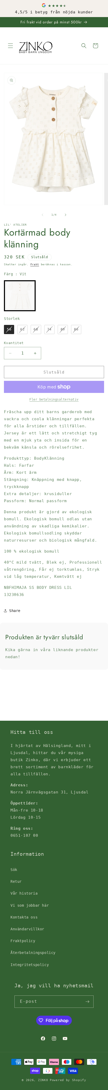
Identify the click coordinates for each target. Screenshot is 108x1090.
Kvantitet (14, 343)
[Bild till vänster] (42, 215)
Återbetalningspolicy (33, 953)
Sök (13, 870)
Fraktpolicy (22, 941)
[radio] (20, 295)
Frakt (34, 264)
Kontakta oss (23, 917)
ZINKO (43, 1080)
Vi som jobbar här (29, 905)
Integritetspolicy (29, 965)
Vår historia (23, 893)
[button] (10, 45)
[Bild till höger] (65, 215)
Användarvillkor (27, 929)
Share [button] (14, 611)
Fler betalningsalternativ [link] (54, 399)
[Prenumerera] (87, 1001)
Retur (16, 881)
